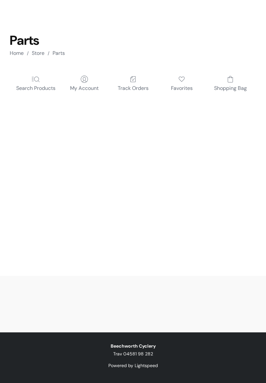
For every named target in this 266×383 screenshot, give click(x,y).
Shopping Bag (230, 88)
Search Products (35, 88)
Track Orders (133, 88)
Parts (59, 53)
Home (17, 53)
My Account (84, 88)
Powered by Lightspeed (133, 365)
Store (38, 53)
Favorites (182, 88)
